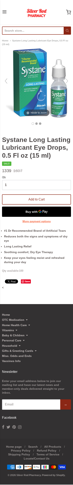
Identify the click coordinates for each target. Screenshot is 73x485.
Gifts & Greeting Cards (17, 350)
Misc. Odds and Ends (17, 356)
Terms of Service (47, 454)
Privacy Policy (20, 450)
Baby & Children (13, 335)
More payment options (37, 221)
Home (5, 40)
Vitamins (8, 330)
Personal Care (11, 340)
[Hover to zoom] (36, 82)
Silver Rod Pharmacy (28, 475)
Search (33, 446)
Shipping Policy (19, 454)
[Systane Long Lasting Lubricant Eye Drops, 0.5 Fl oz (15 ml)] (33, 123)
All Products (52, 446)
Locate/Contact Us (36, 458)
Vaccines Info (11, 361)
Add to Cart (36, 199)
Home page (14, 446)
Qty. (4, 177)
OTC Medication (13, 319)
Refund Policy (46, 450)
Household (9, 345)
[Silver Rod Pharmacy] (36, 12)
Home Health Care (14, 325)
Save (27, 281)
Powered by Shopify (53, 475)
